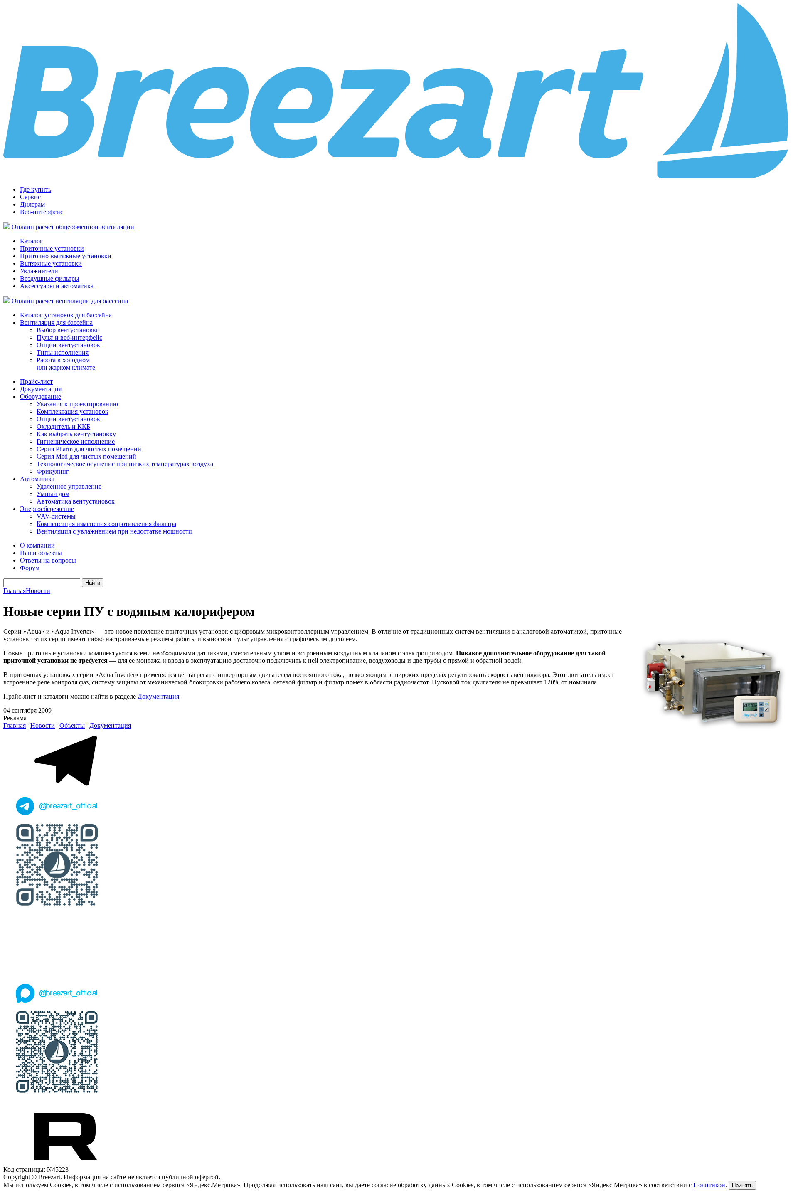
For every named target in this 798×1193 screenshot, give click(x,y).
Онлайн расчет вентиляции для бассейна (70, 300)
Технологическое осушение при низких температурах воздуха (125, 463)
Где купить (35, 189)
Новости (38, 590)
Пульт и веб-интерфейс (69, 337)
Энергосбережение (47, 508)
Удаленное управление (69, 486)
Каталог (31, 241)
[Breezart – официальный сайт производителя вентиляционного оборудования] (399, 176)
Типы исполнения (63, 352)
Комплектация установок (72, 411)
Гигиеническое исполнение (76, 441)
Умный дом (53, 493)
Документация (41, 389)
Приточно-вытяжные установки (65, 255)
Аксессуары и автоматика (57, 285)
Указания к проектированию (77, 404)
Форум (29, 567)
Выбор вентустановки (68, 329)
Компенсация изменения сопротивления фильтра (106, 523)
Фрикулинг (53, 471)
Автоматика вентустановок (76, 501)
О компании (37, 545)
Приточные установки (52, 248)
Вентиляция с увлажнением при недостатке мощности (114, 531)
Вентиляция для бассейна (56, 322)
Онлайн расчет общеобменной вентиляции (73, 226)
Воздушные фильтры (49, 278)
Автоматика (37, 478)
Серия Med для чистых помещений (86, 456)
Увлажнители (39, 270)
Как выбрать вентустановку (76, 433)
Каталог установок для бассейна (66, 315)
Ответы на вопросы (48, 560)
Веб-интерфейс (41, 211)
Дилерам (32, 204)
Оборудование (40, 396)
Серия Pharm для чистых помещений (89, 448)
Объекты (72, 725)
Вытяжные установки (51, 263)
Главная (14, 590)
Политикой (709, 1184)
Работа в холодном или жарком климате (66, 363)
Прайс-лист (36, 381)
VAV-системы (56, 516)
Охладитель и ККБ (63, 426)
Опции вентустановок (68, 344)
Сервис (30, 196)
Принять (742, 1185)
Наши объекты (41, 552)
